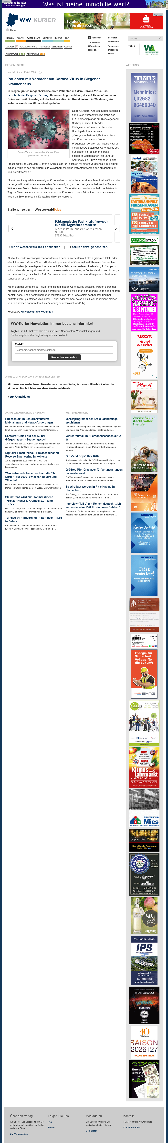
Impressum (113, 49)
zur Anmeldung (20, 396)
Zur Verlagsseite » (19, 1133)
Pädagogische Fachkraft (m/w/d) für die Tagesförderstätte (81, 223)
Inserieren (112, 37)
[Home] (7, 29)
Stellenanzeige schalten (90, 247)
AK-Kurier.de (94, 42)
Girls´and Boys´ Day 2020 (82, 456)
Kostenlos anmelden (64, 357)
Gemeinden (57, 46)
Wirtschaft (34, 37)
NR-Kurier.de (94, 46)
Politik (20, 37)
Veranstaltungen (29, 46)
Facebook (96, 37)
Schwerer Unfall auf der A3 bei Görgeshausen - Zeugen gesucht (26, 437)
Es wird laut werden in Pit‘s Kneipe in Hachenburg (90, 488)
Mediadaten (113, 41)
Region (10, 37)
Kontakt (111, 53)
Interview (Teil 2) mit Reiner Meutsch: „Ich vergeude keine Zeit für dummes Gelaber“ (93, 505)
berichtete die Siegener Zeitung (28, 95)
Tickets (131, 45)
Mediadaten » (92, 1130)
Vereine (47, 37)
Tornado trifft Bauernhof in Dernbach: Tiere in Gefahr (33, 519)
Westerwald (15, 54)
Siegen (21, 65)
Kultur (58, 37)
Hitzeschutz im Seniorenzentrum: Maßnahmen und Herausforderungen (29, 420)
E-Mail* (19, 344)
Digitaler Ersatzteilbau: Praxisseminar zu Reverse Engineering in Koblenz (32, 454)
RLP (67, 37)
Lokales (10, 46)
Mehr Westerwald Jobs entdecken (36, 247)
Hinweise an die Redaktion (37, 311)
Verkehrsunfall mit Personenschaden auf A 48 (93, 437)
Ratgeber (45, 46)
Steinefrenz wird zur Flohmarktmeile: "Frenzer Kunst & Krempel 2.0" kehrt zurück (29, 500)
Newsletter (93, 49)
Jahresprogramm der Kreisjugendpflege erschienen (91, 420)
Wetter (68, 46)
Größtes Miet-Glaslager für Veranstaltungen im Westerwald (94, 471)
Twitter (51, 1127)
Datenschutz (114, 46)
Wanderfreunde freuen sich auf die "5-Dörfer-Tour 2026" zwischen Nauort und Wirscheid (31, 476)
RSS (50, 1121)
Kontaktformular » (132, 1127)
